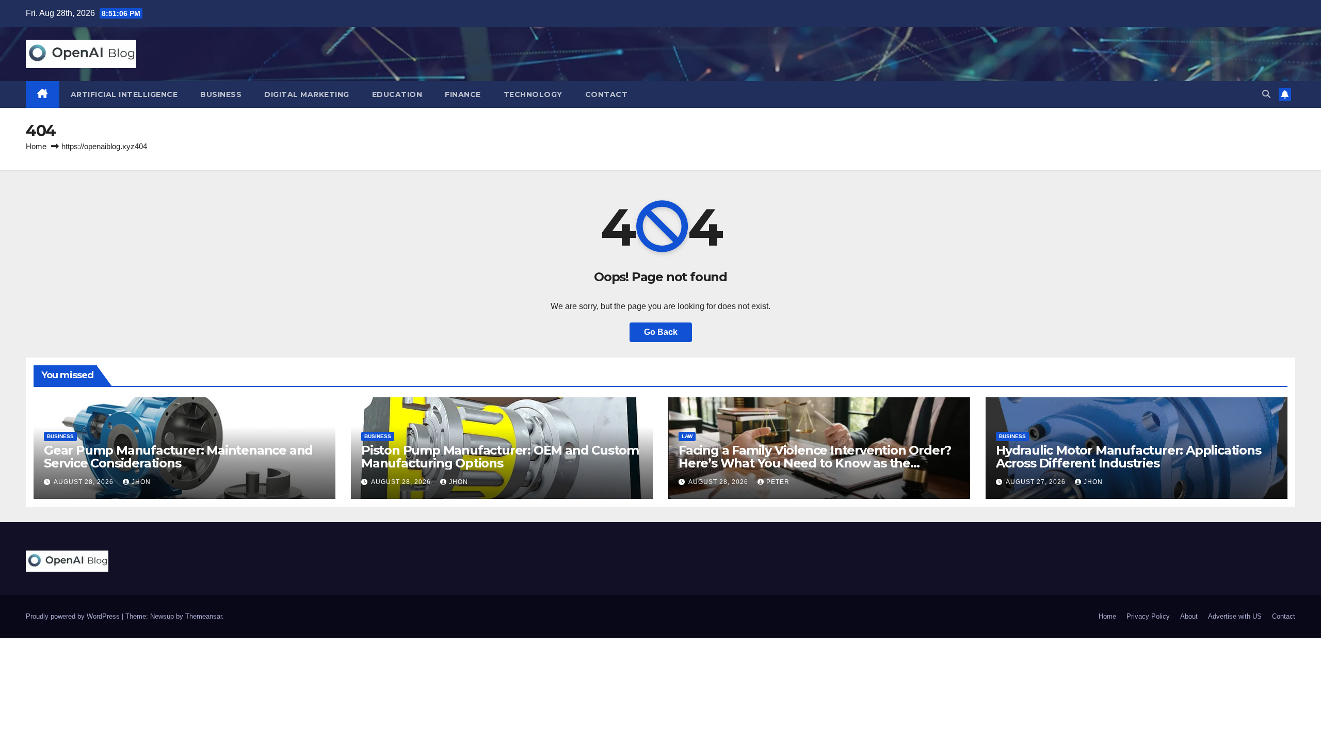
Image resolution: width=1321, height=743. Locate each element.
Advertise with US (1235, 616)
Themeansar (203, 616)
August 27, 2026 (1037, 482)
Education (397, 94)
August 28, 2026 (85, 482)
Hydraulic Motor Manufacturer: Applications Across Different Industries (1128, 457)
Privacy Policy (1148, 616)
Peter (778, 482)
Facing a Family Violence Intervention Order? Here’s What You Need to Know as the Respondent (815, 463)
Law (687, 436)
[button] (1266, 94)
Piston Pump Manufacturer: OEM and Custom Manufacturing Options (500, 457)
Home (36, 146)
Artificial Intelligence (124, 94)
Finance (463, 94)
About (1189, 616)
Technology (533, 94)
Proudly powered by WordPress (74, 616)
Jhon (141, 482)
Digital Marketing (306, 94)
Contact (606, 94)
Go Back (661, 332)
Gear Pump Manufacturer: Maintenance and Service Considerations (178, 457)
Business (220, 94)
